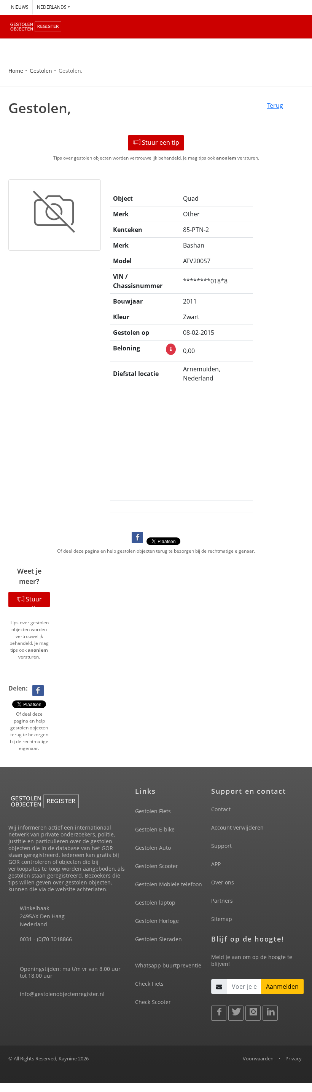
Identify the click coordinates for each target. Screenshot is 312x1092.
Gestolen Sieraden (158, 939)
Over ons (222, 882)
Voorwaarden (258, 1058)
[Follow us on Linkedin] (270, 1013)
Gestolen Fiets (153, 811)
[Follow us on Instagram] (253, 1013)
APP (216, 864)
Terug (275, 105)
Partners (222, 900)
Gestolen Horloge (157, 920)
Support (221, 845)
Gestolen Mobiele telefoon (168, 884)
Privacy (293, 1058)
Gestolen (41, 70)
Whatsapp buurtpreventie (168, 965)
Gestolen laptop (155, 902)
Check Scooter (153, 1002)
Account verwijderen (237, 827)
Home (15, 70)
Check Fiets (149, 983)
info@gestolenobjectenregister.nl (62, 994)
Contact (221, 809)
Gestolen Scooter (156, 866)
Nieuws (20, 7)
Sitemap (221, 919)
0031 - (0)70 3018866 (46, 939)
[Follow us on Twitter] (236, 1013)
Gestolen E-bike (155, 829)
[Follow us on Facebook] (218, 1013)
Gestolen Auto (153, 847)
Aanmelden (282, 986)
